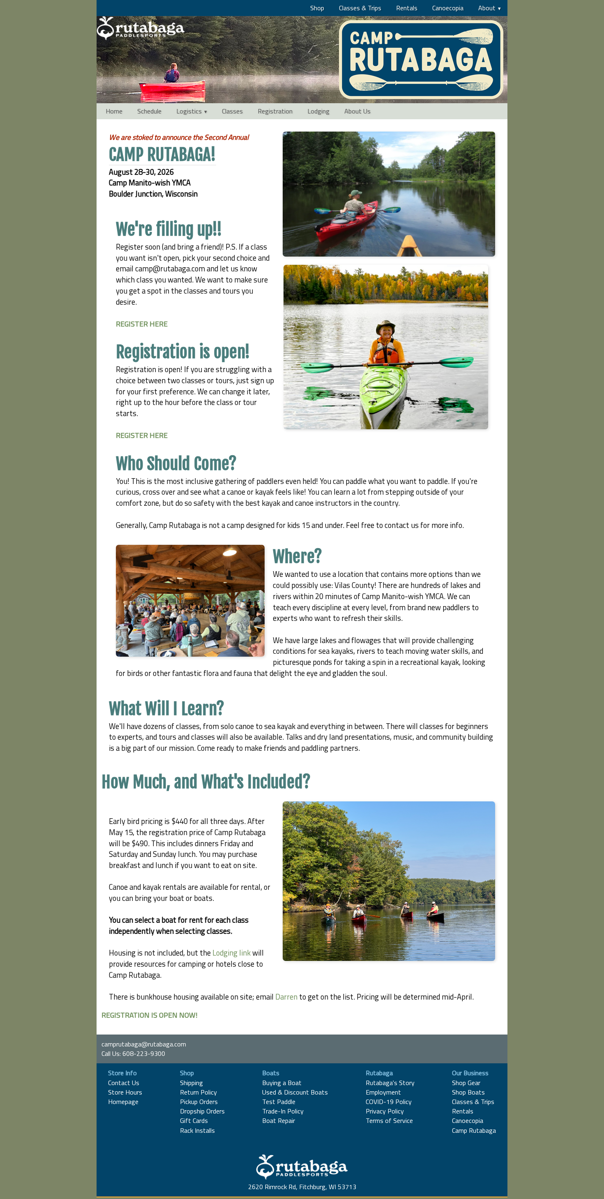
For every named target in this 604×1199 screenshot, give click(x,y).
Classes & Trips (360, 8)
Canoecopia (447, 8)
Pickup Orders (199, 1101)
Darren (286, 996)
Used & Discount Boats (295, 1092)
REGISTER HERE (142, 323)
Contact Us (123, 1083)
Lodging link (232, 952)
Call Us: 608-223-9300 (133, 1053)
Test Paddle (278, 1101)
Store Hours (125, 1092)
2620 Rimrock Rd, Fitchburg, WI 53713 (302, 1187)
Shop (317, 8)
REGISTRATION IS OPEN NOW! (149, 1015)
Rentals (406, 8)
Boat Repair (278, 1120)
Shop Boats (468, 1092)
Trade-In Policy (283, 1111)
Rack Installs (197, 1130)
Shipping (191, 1083)
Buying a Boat (282, 1083)
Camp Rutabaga (474, 1130)
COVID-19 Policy (389, 1101)
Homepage (123, 1101)
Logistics (189, 111)
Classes (232, 111)
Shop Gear (466, 1083)
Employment (383, 1092)
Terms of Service (389, 1120)
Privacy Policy (385, 1111)
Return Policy (198, 1092)
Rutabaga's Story (390, 1083)
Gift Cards (194, 1120)
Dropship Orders (202, 1111)
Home (114, 111)
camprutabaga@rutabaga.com (143, 1044)
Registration (275, 111)
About (487, 8)
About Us (357, 111)
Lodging (318, 111)
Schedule (149, 111)
